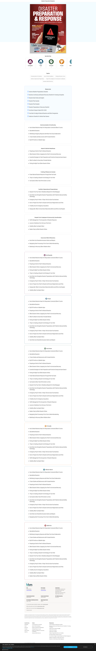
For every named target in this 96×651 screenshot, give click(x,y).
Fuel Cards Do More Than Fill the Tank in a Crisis (40, 180)
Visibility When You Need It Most (37, 226)
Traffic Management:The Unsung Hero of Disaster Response (43, 402)
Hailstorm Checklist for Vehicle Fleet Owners (39, 116)
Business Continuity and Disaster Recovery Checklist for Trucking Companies (46, 94)
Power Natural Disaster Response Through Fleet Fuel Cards (43, 174)
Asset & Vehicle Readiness (48, 76)
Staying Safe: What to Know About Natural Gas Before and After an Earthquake (47, 209)
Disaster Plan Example (34, 101)
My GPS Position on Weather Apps (37, 140)
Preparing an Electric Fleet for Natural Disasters (40, 151)
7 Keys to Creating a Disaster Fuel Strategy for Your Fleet (42, 177)
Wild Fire (26, 631)
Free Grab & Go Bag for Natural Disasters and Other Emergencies (43, 113)
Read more (32, 647)
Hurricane (26, 627)
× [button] (94, 644)
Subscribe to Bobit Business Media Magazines (56, 638)
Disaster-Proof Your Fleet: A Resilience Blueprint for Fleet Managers (45, 192)
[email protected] (29, 590)
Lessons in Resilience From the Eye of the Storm (40, 405)
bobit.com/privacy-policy (41, 606)
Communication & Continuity (36, 76)
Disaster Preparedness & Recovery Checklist (39, 107)
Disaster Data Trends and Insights (36, 98)
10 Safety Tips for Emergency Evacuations (39, 205)
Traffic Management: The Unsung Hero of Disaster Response (43, 220)
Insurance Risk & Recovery (48, 81)
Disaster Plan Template (34, 104)
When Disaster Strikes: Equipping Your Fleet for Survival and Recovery (45, 154)
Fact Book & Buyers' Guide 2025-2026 (37, 110)
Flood (25, 625)
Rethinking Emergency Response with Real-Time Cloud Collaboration (45, 133)
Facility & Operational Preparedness (37, 78)
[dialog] (48, 647)
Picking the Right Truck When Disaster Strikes (40, 163)
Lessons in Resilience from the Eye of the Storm (40, 223)
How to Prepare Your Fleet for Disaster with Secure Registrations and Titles (46, 202)
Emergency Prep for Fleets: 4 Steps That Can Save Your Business (44, 199)
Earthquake (26, 624)
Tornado (26, 628)
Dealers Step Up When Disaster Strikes (38, 229)
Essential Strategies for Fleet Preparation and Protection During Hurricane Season (48, 157)
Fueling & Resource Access (60, 76)
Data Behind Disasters (35, 130)
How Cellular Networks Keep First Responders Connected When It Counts (46, 127)
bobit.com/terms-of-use (40, 608)
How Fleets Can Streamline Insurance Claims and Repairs (42, 240)
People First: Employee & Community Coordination (55, 78)
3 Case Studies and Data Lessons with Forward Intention (42, 136)
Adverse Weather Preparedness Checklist (38, 91)
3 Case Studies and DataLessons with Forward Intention (42, 357)
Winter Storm (27, 630)
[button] (31, 648)
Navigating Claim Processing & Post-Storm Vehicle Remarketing (44, 243)
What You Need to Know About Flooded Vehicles (40, 160)
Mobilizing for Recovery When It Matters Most (40, 246)
